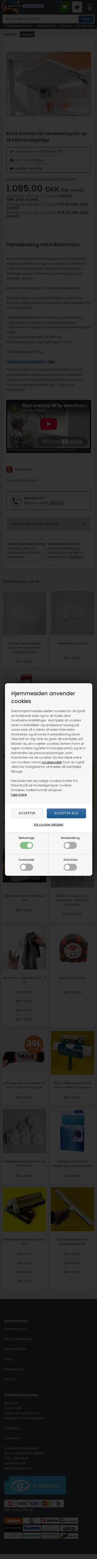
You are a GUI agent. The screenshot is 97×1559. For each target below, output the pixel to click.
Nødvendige (26, 838)
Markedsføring (70, 838)
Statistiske (70, 860)
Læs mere (19, 794)
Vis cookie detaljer (49, 824)
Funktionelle (26, 860)
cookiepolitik (52, 762)
